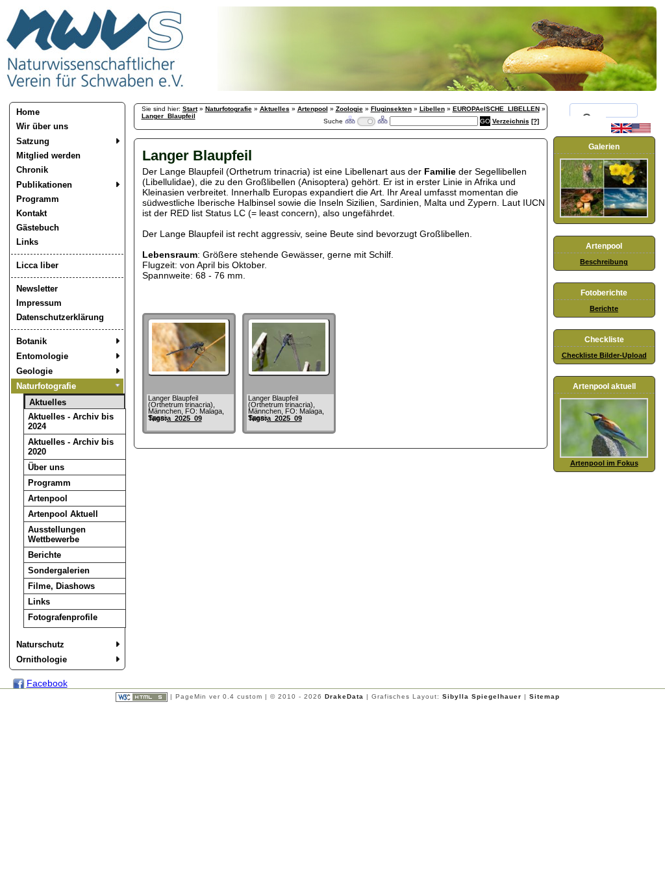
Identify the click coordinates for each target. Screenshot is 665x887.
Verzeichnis (510, 121)
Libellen (432, 108)
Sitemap (544, 696)
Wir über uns (42, 126)
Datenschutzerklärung (60, 317)
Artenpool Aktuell (63, 514)
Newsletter (37, 289)
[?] (535, 121)
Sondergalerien (59, 570)
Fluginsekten (391, 108)
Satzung (32, 141)
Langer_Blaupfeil (168, 115)
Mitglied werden (48, 155)
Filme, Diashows (61, 586)
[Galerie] (604, 215)
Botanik (31, 341)
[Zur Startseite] (95, 87)
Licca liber (37, 265)
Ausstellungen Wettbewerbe (57, 534)
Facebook (47, 683)
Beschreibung (604, 262)
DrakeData (344, 696)
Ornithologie (41, 659)
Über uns (46, 467)
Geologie (34, 371)
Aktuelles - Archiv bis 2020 (71, 446)
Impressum (39, 303)
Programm (37, 199)
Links (27, 242)
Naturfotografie (46, 386)
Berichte (44, 555)
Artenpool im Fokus (604, 463)
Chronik (32, 170)
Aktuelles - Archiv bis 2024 (71, 421)
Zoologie (349, 108)
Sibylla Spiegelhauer (481, 696)
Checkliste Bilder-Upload (604, 355)
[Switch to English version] (631, 130)
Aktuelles (47, 402)
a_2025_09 (184, 418)
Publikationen (44, 185)
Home (28, 112)
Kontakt (31, 213)
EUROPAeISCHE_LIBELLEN (496, 108)
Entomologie (42, 356)
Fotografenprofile (62, 617)
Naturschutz (40, 644)
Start (189, 108)
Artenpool (48, 498)
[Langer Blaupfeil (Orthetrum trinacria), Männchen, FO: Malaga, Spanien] (188, 373)
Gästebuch (37, 227)
